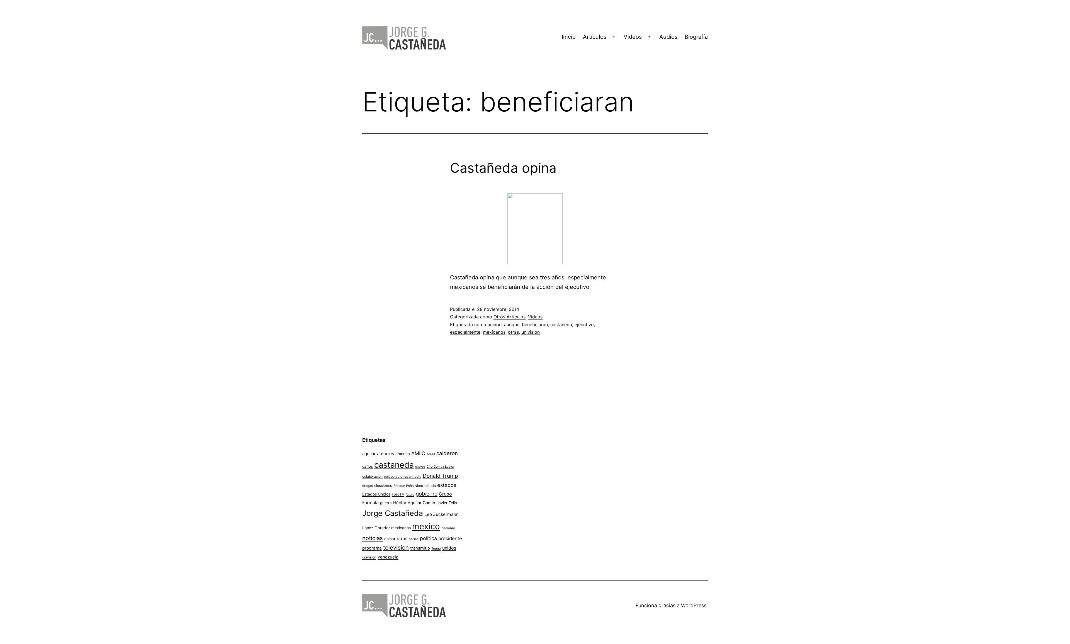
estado (430, 486)
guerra (386, 503)
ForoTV (398, 494)
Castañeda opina (503, 168)
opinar (389, 538)
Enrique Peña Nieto (408, 486)
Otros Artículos (509, 316)
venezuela (388, 557)
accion (495, 324)
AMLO (418, 453)
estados (446, 485)
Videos (633, 36)
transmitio (420, 548)
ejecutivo (584, 324)
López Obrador (376, 528)
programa (372, 548)
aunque (511, 324)
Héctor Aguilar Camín (414, 502)
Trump (436, 548)
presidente (450, 538)
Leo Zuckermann (441, 514)
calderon (447, 453)
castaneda (561, 324)
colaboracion (372, 476)
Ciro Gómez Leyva (440, 467)
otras (513, 332)
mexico (426, 526)
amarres (385, 453)
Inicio (569, 36)
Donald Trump (440, 476)
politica (428, 538)
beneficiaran (535, 324)
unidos (449, 548)
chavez (420, 467)
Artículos (594, 36)
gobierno (426, 494)
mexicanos (494, 332)
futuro (410, 494)
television (396, 547)
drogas (367, 486)
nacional (448, 528)
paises (414, 539)
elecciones (383, 486)
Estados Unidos (376, 494)
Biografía (696, 36)
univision (530, 332)
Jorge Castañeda (392, 513)
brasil (431, 454)
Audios (668, 36)
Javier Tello (447, 503)
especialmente (465, 332)
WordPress (693, 605)
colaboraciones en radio (402, 476)
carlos (367, 466)
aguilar (369, 453)
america (402, 453)
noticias (372, 538)
